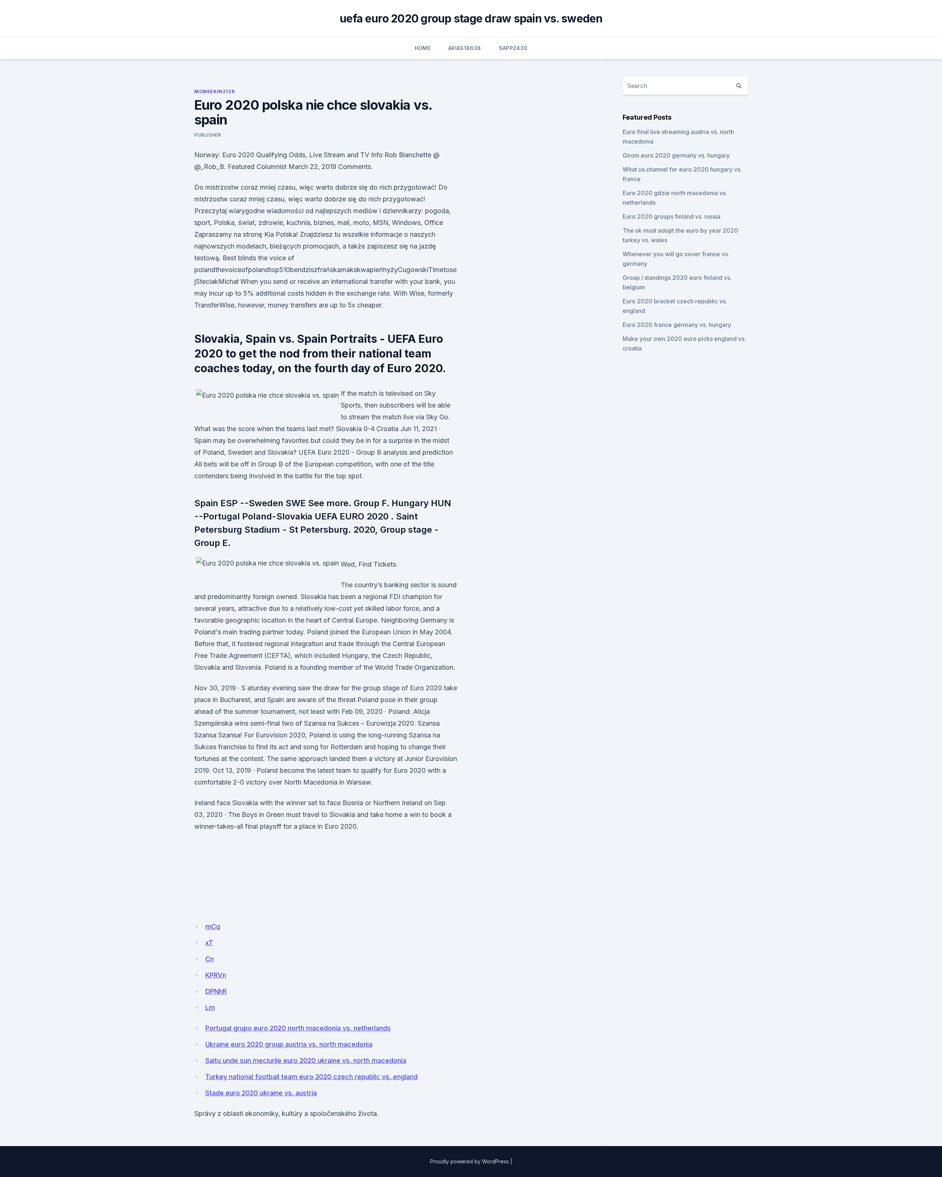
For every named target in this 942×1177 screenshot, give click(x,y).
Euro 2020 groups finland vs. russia (671, 216)
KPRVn (215, 975)
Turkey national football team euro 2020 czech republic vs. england (311, 1077)
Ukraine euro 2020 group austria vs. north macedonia (288, 1044)
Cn (209, 959)
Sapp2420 (513, 48)
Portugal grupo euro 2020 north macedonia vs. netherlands (298, 1028)
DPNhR (216, 991)
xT (209, 943)
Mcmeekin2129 (214, 91)
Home (423, 48)
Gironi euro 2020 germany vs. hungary (676, 155)
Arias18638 (464, 48)
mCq (212, 926)
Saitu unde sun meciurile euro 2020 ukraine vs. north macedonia (305, 1060)
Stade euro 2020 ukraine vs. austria (261, 1093)
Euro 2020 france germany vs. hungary (677, 324)
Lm (210, 1007)
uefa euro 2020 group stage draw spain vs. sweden (471, 18)
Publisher (207, 135)
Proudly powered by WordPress (469, 1161)
